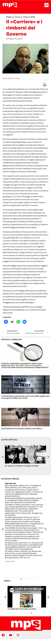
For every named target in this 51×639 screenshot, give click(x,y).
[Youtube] (10, 635)
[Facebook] (3, 635)
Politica (9, 17)
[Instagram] (18, 635)
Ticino (17, 17)
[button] (46, 5)
